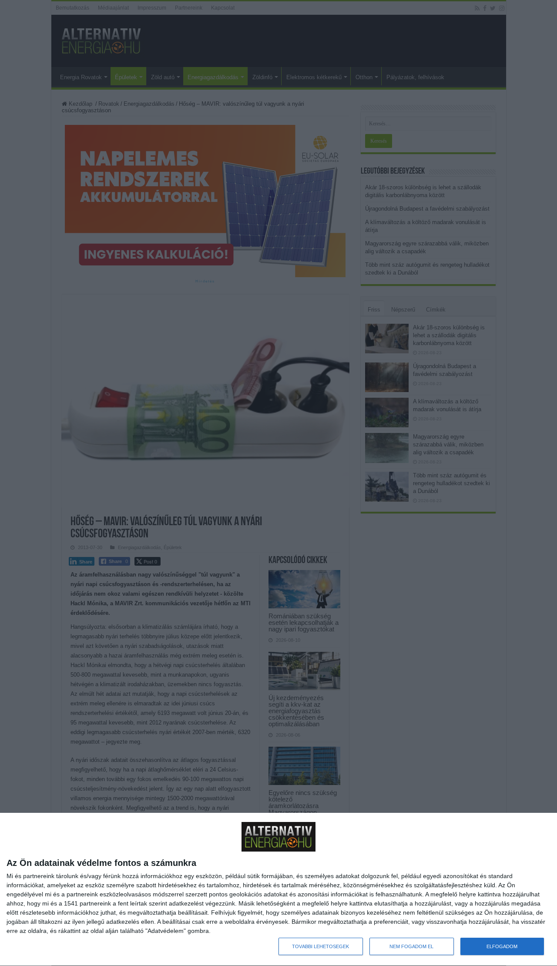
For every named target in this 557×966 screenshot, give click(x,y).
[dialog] (278, 889)
